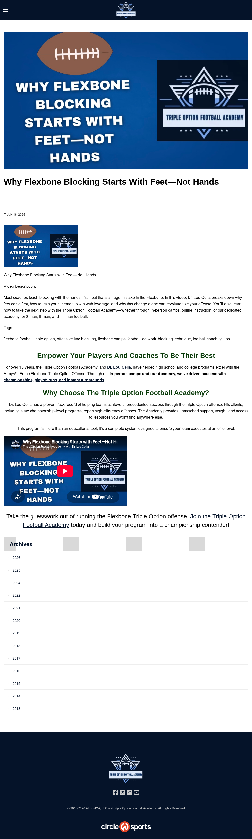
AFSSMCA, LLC (96, 808)
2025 (16, 570)
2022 (16, 595)
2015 (16, 683)
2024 (16, 582)
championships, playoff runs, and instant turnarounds (54, 379)
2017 (16, 658)
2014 (16, 695)
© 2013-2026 (76, 808)
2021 (16, 607)
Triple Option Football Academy (135, 808)
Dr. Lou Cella (119, 367)
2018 (16, 645)
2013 (16, 708)
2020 (16, 620)
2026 (16, 557)
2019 (16, 632)
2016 (16, 670)
